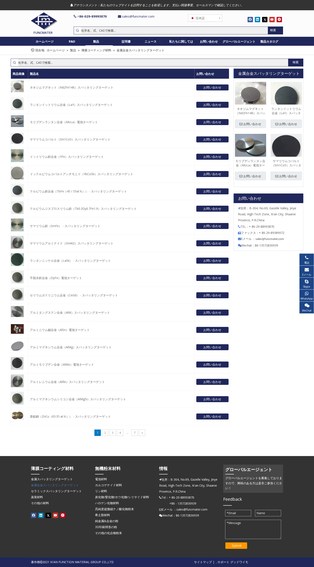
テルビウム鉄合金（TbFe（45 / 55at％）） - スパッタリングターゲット (78, 191)
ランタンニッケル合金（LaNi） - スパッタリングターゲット (70, 260)
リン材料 (101, 491)
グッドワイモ (239, 562)
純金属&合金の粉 (106, 521)
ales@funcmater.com (270, 239)
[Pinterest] (279, 19)
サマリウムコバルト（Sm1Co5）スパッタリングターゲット (70, 139)
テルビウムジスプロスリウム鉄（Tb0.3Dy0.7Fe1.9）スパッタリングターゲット (83, 209)
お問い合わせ (212, 87)
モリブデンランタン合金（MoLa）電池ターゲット (64, 122)
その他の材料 (40, 503)
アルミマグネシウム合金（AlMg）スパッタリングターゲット (71, 347)
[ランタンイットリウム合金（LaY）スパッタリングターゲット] (286, 97)
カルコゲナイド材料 (108, 485)
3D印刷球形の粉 (106, 527)
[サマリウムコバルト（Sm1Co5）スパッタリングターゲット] (286, 147)
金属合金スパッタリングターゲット (55, 485)
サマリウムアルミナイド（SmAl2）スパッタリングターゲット (71, 243)
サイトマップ (203, 562)
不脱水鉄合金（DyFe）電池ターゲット (56, 278)
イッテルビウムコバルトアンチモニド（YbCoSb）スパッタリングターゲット (81, 174)
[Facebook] (250, 19)
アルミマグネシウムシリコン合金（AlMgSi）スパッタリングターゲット (78, 399)
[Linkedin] (257, 19)
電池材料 (101, 479)
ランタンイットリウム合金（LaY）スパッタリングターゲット (71, 105)
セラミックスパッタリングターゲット (56, 491)
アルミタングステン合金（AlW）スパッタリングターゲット (70, 312)
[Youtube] (272, 19)
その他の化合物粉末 (108, 533)
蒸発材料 (37, 497)
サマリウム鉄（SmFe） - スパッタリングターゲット (65, 226)
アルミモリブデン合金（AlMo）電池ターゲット (62, 364)
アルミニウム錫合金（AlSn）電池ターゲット (60, 330)
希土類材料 (102, 515)
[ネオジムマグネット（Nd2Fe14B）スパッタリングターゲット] (250, 95)
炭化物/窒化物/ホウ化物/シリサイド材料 (122, 497)
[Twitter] (264, 19)
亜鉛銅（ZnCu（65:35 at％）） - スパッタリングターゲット (70, 416)
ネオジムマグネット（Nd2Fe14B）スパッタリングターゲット (71, 87)
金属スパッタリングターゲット (52, 479)
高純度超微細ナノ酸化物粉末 (114, 509)
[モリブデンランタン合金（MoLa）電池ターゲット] (250, 148)
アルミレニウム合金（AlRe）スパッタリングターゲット (67, 382)
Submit (237, 545)
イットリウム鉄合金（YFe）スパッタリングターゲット (67, 157)
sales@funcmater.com (138, 16)
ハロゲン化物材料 (107, 503)
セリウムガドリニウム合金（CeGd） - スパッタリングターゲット (74, 295)
